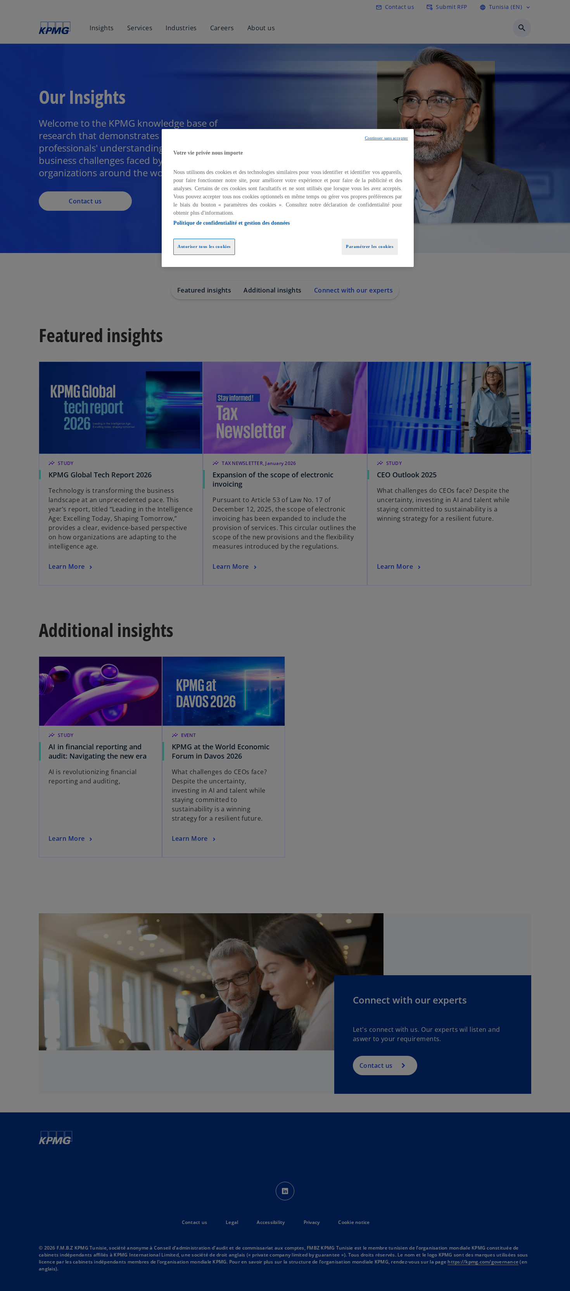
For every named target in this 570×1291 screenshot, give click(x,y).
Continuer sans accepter (386, 138)
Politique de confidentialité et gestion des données (231, 223)
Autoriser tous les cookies (204, 246)
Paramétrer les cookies (370, 246)
